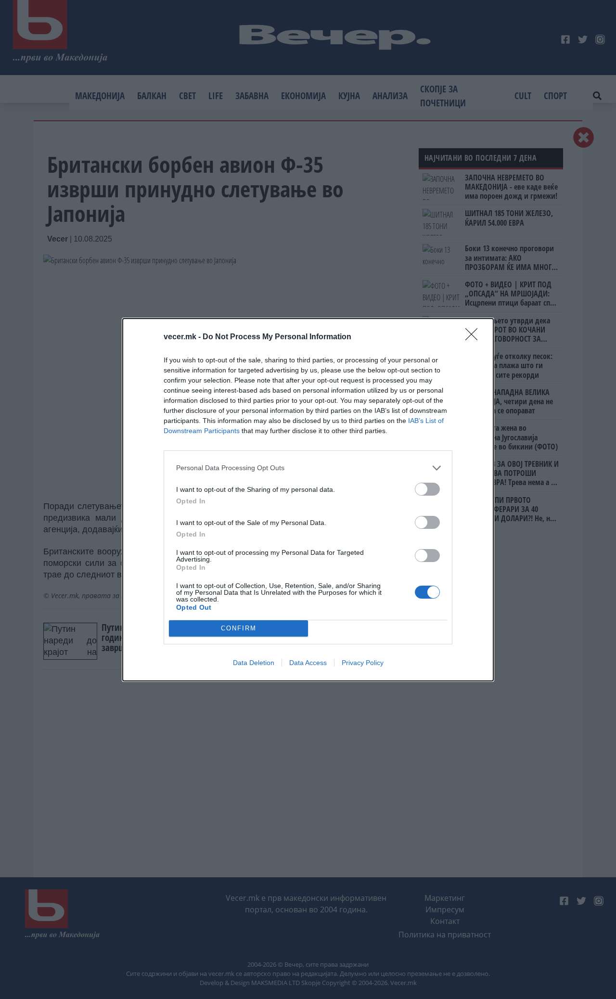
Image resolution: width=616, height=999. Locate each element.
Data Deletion (253, 662)
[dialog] (308, 500)
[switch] (427, 489)
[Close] (474, 337)
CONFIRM (239, 628)
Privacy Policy (363, 662)
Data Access (308, 662)
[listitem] (308, 468)
